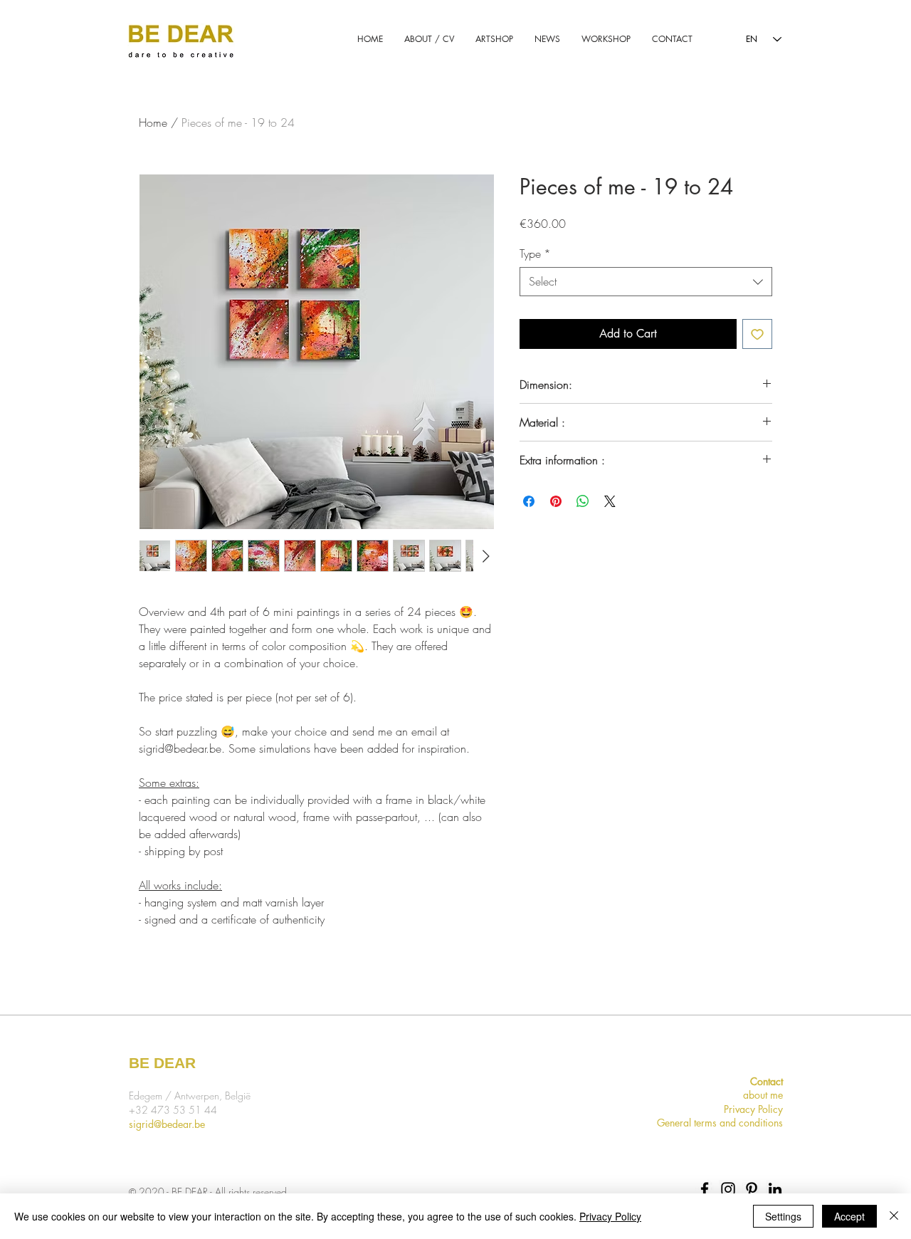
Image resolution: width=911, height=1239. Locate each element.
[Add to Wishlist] (757, 334)
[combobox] (646, 281)
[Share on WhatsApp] (582, 501)
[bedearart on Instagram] (728, 1189)
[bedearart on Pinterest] (751, 1189)
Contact (766, 1081)
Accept (849, 1216)
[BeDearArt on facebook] (704, 1189)
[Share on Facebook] (528, 501)
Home (153, 122)
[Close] (893, 1216)
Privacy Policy (610, 1216)
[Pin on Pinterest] (555, 501)
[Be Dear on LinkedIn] (775, 1189)
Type (535, 253)
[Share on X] (609, 501)
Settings (783, 1216)
